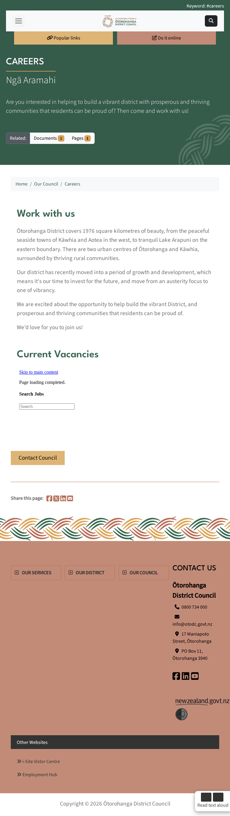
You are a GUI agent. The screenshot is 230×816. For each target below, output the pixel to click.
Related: (18, 138)
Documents (48, 138)
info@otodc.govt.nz (192, 624)
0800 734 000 (194, 607)
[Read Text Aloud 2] (218, 797)
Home (22, 184)
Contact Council (38, 458)
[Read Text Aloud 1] (206, 797)
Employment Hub (39, 774)
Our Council (46, 184)
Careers (72, 184)
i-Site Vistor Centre (41, 761)
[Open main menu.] (19, 21)
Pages (80, 138)
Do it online (169, 38)
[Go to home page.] (119, 21)
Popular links (66, 38)
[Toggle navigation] (211, 21)
